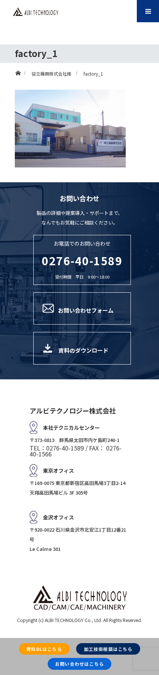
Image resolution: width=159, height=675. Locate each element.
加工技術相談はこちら (108, 649)
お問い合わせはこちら (79, 664)
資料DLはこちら (44, 649)
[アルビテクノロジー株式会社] (35, 11)
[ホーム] (18, 71)
